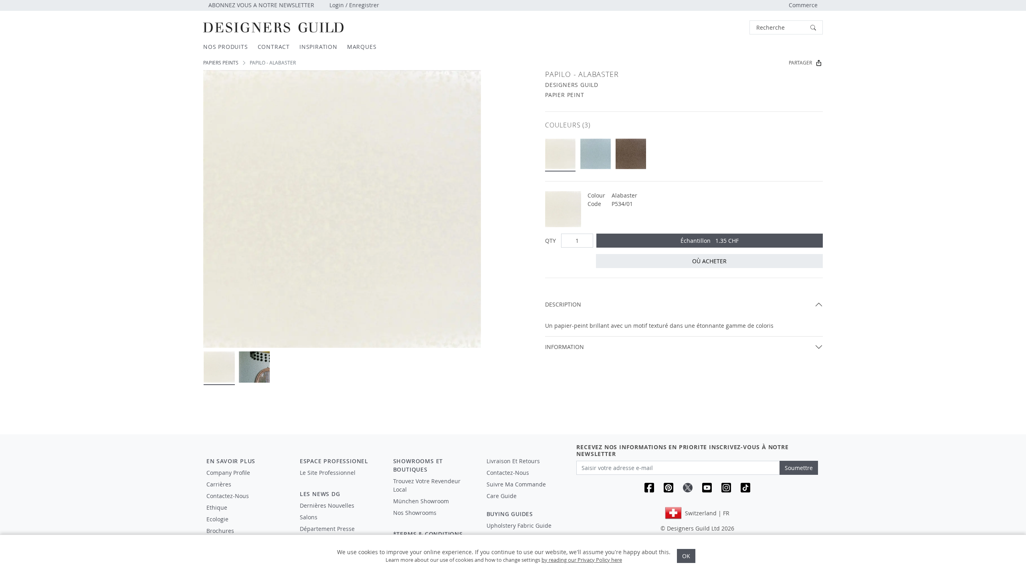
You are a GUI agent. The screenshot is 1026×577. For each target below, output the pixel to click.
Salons (308, 517)
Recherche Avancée (728, 27)
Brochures (220, 531)
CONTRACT (274, 46)
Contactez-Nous (227, 496)
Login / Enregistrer (354, 5)
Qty (550, 240)
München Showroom (421, 501)
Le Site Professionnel (327, 472)
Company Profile (228, 472)
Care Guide (502, 496)
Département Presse (327, 529)
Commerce (803, 5)
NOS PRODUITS (225, 46)
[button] (786, 27)
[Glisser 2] (254, 367)
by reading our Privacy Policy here (581, 559)
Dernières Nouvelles (327, 505)
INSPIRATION (318, 46)
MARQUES (362, 46)
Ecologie (217, 519)
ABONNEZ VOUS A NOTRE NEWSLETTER (261, 5)
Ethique (216, 507)
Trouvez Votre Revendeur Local (426, 485)
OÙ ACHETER (709, 261)
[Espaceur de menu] (341, 480)
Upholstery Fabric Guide (519, 525)
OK (686, 556)
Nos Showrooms (414, 512)
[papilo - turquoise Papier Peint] (595, 154)
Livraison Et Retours (513, 461)
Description (563, 304)
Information (564, 347)
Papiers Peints (220, 62)
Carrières (218, 484)
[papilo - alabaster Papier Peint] (560, 154)
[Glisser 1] (219, 367)
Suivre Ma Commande (516, 484)
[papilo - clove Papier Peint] (631, 154)
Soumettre (799, 468)
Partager (800, 62)
